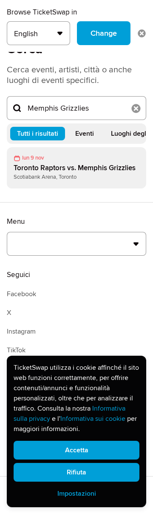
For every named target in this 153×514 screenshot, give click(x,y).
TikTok (16, 350)
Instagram (21, 331)
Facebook (21, 294)
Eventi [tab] (84, 133)
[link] (76, 167)
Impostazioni (76, 493)
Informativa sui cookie (92, 418)
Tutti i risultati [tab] (37, 133)
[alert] (76, 431)
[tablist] (76, 133)
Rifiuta (76, 472)
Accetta (76, 450)
